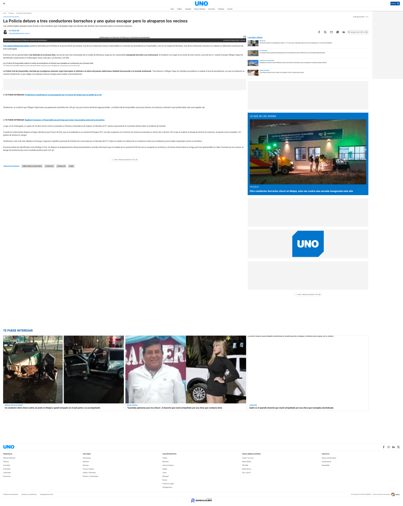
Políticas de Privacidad (10, 494)
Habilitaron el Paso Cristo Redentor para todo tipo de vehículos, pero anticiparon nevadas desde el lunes (293, 62)
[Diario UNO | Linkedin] (393, 447)
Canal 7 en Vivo (248, 458)
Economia (211, 9)
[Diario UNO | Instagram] (388, 447)
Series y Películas (199, 9)
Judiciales (7, 473)
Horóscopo (87, 458)
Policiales (221, 9)
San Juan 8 (246, 473)
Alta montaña (263, 50)
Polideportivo (167, 487)
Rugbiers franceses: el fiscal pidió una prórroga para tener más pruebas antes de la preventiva (65, 120)
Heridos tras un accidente (14, 405)
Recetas (86, 465)
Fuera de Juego (168, 484)
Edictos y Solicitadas (90, 476)
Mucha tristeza (132, 405)
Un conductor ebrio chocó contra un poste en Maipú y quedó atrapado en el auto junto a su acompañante (52, 408)
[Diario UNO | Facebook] (383, 447)
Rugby (164, 469)
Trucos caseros (88, 469)
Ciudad (71, 166)
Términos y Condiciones (29, 494)
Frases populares (264, 70)
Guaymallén (61, 166)
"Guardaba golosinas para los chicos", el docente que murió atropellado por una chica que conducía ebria (174, 408)
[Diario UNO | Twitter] (398, 447)
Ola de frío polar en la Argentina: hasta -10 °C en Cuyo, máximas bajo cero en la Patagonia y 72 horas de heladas (296, 43)
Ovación (230, 9)
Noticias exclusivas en (122, 159)
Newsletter (326, 465)
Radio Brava (246, 469)
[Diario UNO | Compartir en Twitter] (325, 32)
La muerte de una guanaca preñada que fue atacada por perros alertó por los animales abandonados (292, 53)
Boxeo (164, 480)
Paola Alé (15, 31)
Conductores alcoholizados (32, 166)
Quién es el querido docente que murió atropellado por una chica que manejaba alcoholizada (291, 408)
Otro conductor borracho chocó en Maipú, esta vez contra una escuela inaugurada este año (301, 191)
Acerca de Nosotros (329, 458)
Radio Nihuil (246, 462)
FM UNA (245, 465)
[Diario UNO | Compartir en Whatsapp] (337, 32)
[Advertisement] (124, 84)
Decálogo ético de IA (46, 494)
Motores (86, 462)
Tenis (164, 473)
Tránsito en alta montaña (267, 60)
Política (179, 9)
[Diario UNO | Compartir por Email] (331, 32)
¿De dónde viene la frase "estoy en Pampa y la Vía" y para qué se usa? (282, 72)
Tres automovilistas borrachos (16, 46)
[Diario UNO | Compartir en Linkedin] (344, 32)
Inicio (172, 9)
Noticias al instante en (305, 294)
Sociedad (188, 9)
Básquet (165, 476)
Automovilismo (168, 465)
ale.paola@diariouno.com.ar (19, 33)
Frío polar (262, 40)
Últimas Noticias (9, 458)
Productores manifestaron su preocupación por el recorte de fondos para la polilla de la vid (63, 95)
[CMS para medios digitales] (201, 500)
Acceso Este (49, 166)
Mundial (165, 462)
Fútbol (164, 458)
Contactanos (326, 462)
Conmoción (253, 405)
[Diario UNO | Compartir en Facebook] (319, 32)
